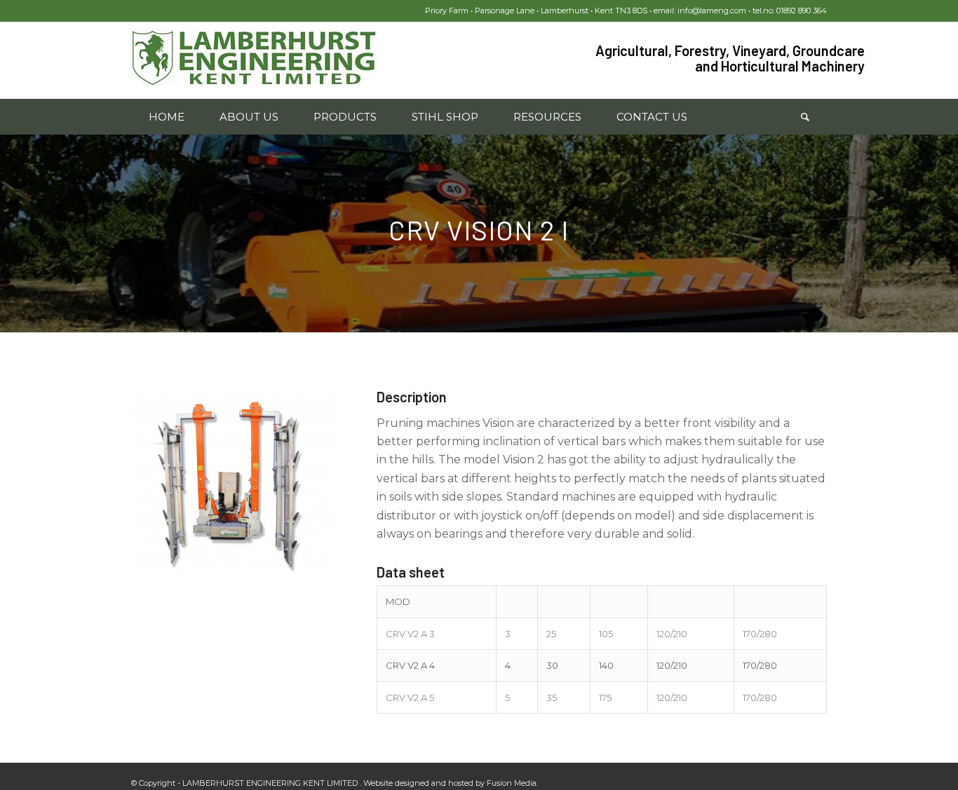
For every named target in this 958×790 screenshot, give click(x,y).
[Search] (805, 117)
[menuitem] (166, 117)
